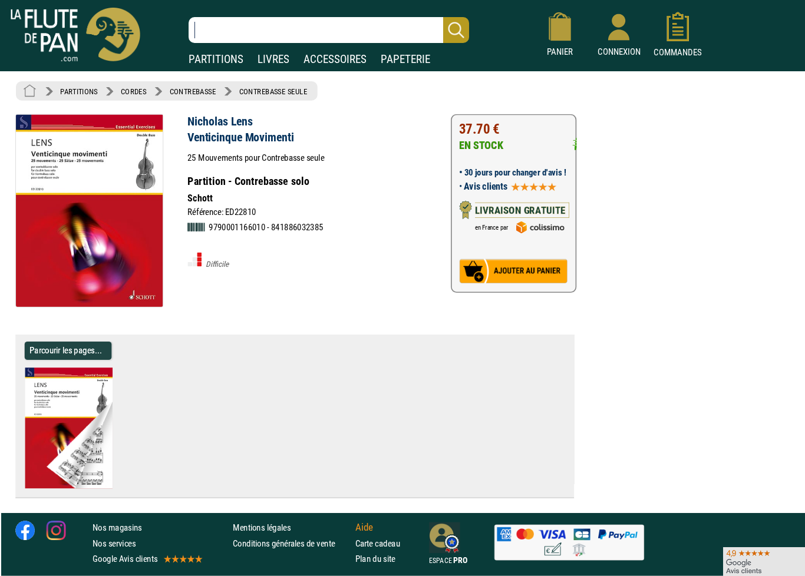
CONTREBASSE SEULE (273, 91)
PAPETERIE (405, 59)
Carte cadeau (377, 543)
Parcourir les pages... (65, 350)
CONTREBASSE (193, 91)
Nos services (114, 543)
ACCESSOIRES (335, 59)
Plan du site (375, 559)
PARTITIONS (216, 59)
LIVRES (273, 59)
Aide (364, 528)
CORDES (133, 91)
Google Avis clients (125, 559)
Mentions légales (262, 527)
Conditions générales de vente (291, 543)
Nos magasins (117, 527)
